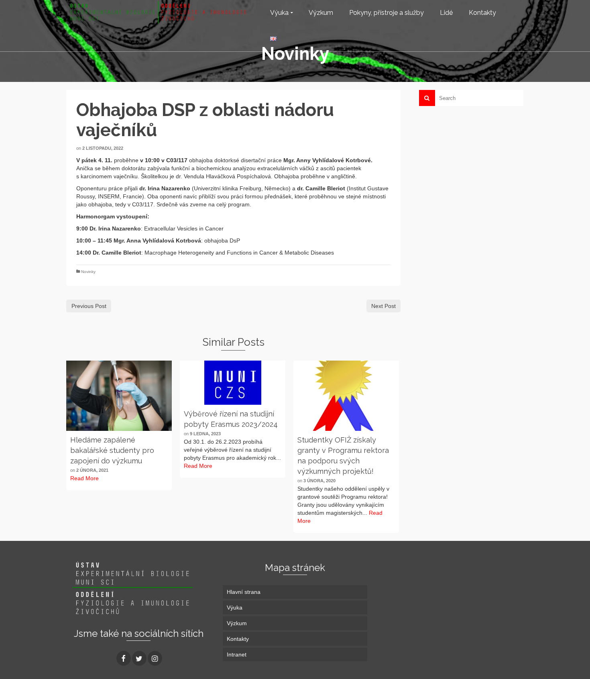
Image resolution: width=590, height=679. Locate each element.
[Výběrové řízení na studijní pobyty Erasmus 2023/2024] (232, 383)
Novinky (88, 271)
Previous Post (88, 306)
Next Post (383, 306)
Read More (84, 478)
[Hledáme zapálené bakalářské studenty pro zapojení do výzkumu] (119, 396)
